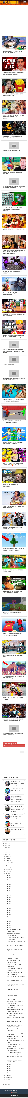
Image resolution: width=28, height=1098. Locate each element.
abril (7, 873)
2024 (6, 843)
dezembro (8, 856)
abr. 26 (8, 884)
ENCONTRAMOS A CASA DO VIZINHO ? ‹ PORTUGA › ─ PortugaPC (17, 823)
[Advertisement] (14, 20)
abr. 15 (8, 908)
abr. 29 (8, 877)
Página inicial (7, 745)
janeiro (7, 1079)
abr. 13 (8, 912)
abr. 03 (8, 1068)
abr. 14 (8, 910)
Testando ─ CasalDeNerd (12, 991)
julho (7, 867)
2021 (6, 850)
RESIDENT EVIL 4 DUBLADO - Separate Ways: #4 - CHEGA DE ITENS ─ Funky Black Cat (17, 783)
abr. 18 (8, 901)
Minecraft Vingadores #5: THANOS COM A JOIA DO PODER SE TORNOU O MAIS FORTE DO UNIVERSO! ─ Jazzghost (14, 800)
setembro (8, 862)
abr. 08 (8, 923)
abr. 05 (8, 1064)
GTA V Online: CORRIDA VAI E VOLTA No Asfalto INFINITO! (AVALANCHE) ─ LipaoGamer (17, 816)
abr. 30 (8, 875)
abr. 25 (8, 886)
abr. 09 (8, 921)
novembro (8, 858)
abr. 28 (8, 880)
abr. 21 (8, 895)
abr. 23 (8, 890)
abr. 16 (8, 906)
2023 (6, 845)
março (7, 1075)
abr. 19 (8, 899)
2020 (6, 852)
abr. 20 (8, 897)
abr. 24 (8, 888)
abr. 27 (8, 882)
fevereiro (8, 1077)
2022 (6, 847)
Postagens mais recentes (10, 743)
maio (7, 871)
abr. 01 (8, 1073)
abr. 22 (8, 893)
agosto (7, 865)
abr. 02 (8, 1070)
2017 (6, 1084)
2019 (6, 854)
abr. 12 (8, 914)
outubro (7, 860)
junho (7, 869)
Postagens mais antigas (18, 745)
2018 (6, 1082)
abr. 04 (8, 1066)
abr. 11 (8, 916)
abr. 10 (8, 919)
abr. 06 (8, 927)
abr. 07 (8, 925)
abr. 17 (8, 903)
